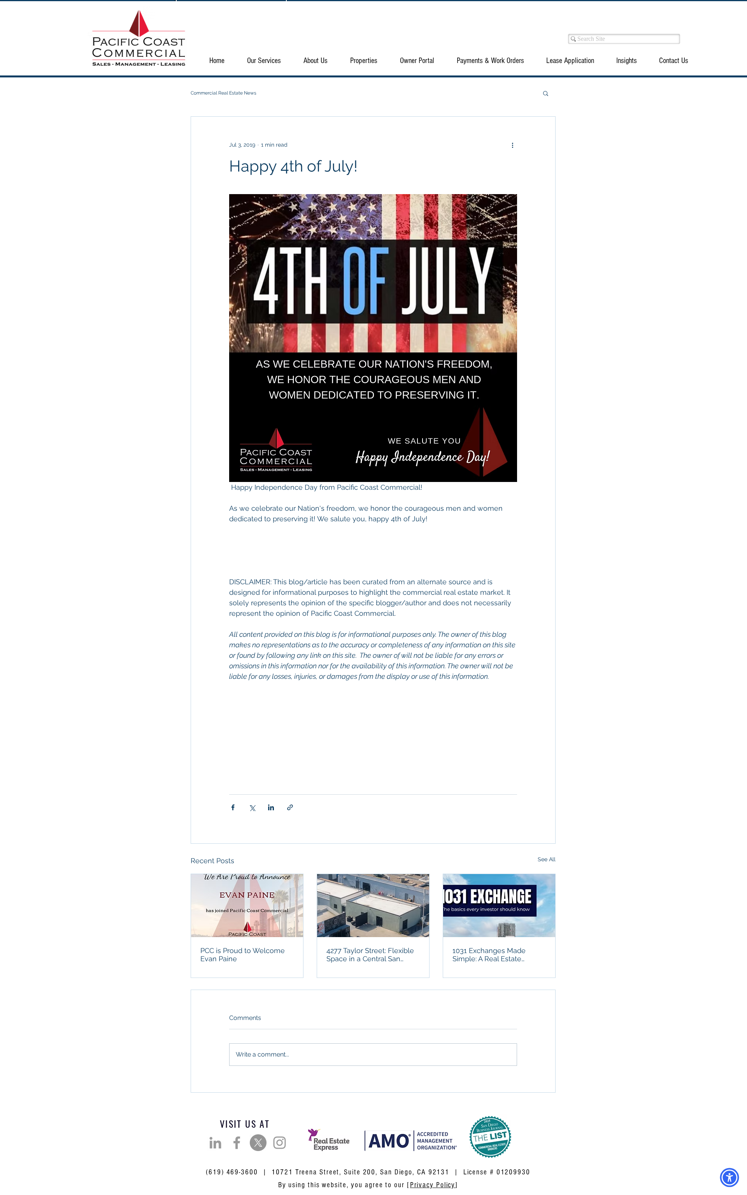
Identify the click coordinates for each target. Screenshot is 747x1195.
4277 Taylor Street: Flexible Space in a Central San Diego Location (370, 954)
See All (547, 859)
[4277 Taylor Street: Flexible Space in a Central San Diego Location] (373, 905)
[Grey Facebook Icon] (236, 1142)
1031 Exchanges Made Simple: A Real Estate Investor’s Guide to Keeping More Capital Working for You (497, 954)
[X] (258, 1142)
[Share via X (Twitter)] (252, 807)
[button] (264, 60)
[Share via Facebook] (233, 807)
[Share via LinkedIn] (271, 807)
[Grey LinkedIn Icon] (215, 1142)
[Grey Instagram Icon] (279, 1142)
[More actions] (512, 144)
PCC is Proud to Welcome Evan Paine (242, 954)
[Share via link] (290, 807)
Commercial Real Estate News (223, 93)
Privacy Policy (433, 1185)
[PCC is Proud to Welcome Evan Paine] (247, 905)
